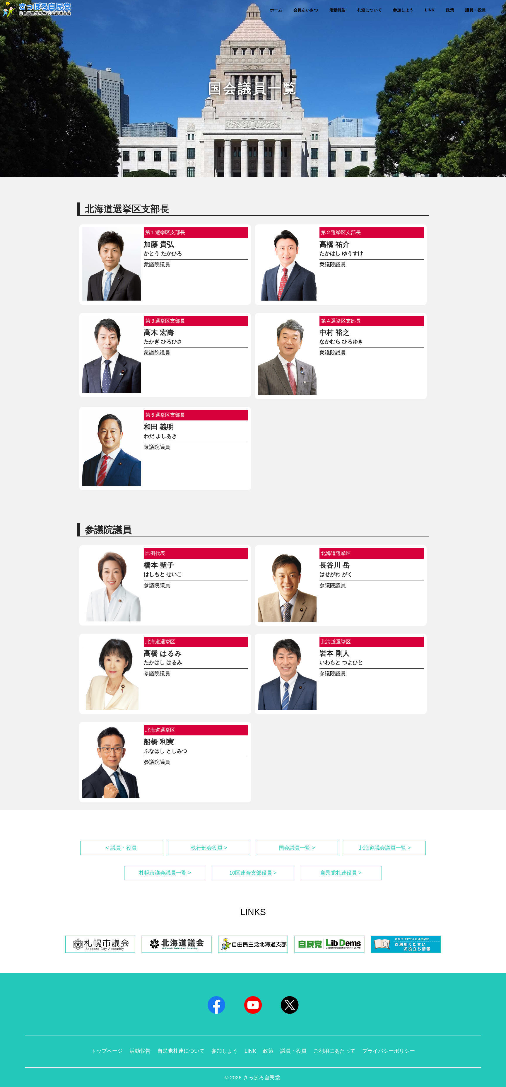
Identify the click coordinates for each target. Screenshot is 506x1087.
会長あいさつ (305, 10)
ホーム (276, 10)
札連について (369, 10)
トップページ (107, 1051)
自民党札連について (181, 1051)
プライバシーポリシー (388, 1051)
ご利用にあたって (334, 1051)
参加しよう (403, 10)
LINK (430, 10)
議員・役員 (475, 10)
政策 (450, 10)
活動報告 (337, 10)
